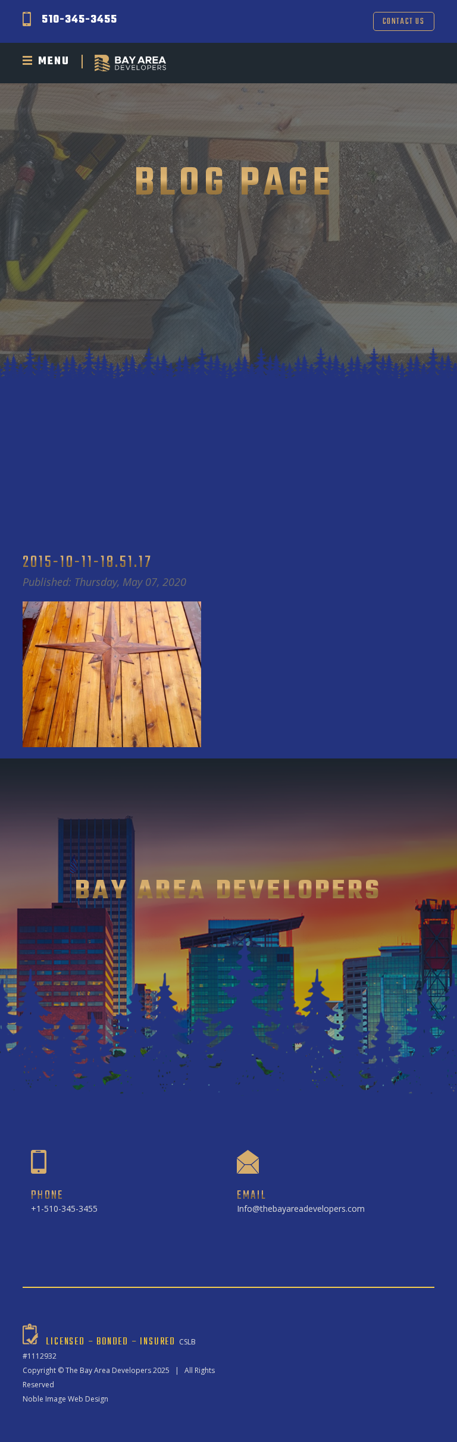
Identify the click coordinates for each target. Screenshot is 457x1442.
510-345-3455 (79, 20)
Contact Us (404, 22)
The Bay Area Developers (108, 1370)
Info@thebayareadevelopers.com (301, 1208)
